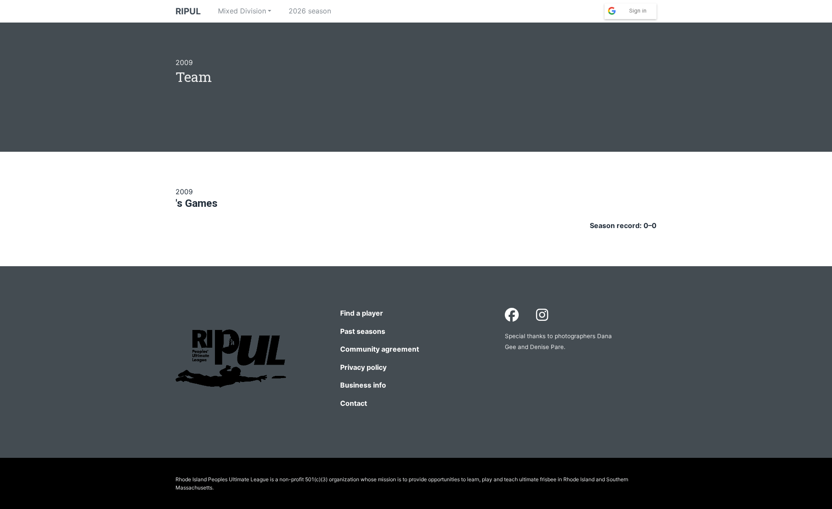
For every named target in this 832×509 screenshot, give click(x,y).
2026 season (310, 11)
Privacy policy (363, 367)
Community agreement (379, 349)
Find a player (361, 313)
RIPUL (188, 11)
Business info (363, 385)
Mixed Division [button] (242, 11)
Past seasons (362, 331)
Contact (353, 403)
